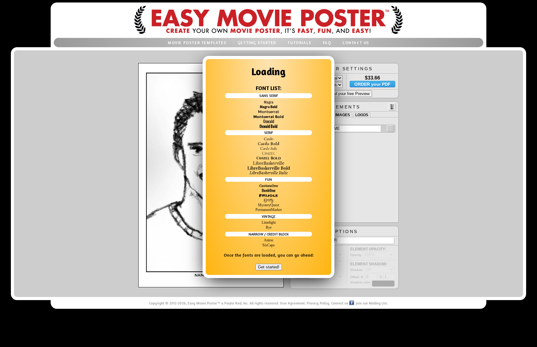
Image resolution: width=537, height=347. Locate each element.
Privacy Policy (318, 303)
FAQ (327, 42)
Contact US (355, 42)
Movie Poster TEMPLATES (197, 42)
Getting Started (257, 42)
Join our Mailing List (371, 303)
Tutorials (299, 42)
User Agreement (292, 303)
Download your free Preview (344, 93)
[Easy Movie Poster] (268, 34)
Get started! (268, 267)
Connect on (340, 303)
